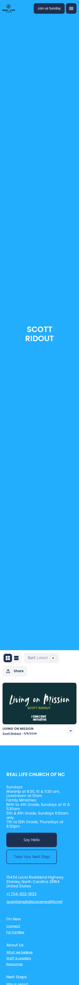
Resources (14, 964)
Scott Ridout (12, 734)
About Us (15, 945)
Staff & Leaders (18, 958)
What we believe (19, 952)
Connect (13, 926)
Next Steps (16, 977)
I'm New (13, 919)
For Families (15, 932)
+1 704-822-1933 (21, 893)
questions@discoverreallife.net (34, 901)
